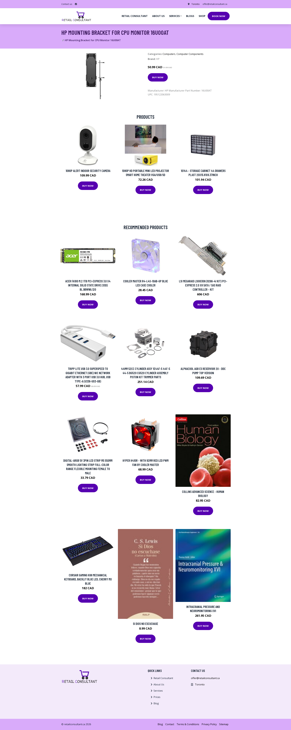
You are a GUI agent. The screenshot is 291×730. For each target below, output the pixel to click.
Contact (169, 724)
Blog (156, 703)
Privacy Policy (209, 724)
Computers (169, 54)
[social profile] (76, 4)
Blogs (190, 16)
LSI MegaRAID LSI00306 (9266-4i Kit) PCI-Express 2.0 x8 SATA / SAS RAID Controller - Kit (203, 285)
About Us (159, 684)
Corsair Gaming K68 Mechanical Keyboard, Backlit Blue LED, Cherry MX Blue (88, 579)
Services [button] (174, 16)
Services (158, 690)
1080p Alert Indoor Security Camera (88, 171)
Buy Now (157, 77)
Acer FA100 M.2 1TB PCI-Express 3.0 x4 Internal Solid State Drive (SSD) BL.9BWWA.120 (87, 285)
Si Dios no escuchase (145, 623)
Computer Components (190, 54)
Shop (202, 16)
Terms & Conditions (188, 724)
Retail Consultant (135, 16)
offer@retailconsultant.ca (215, 4)
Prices (157, 697)
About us (158, 16)
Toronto (195, 4)
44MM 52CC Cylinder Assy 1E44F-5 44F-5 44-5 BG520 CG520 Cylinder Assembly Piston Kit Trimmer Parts (145, 373)
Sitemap (223, 724)
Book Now (218, 16)
